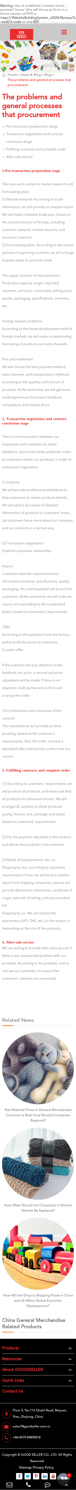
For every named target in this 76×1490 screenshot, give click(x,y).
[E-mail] (9, 1484)
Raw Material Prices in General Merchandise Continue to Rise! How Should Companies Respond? (38, 1115)
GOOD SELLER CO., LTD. (39, 1455)
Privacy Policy (43, 1467)
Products (10, 1348)
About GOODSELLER (22, 1370)
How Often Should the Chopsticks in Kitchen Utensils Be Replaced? (38, 1208)
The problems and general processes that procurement (39, 82)
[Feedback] (47, 1484)
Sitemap (25, 1467)
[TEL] (28, 1484)
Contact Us (12, 1391)
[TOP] (66, 1484)
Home (12, 75)
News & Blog (31, 75)
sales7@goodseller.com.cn (31, 1426)
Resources (12, 1359)
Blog (48, 75)
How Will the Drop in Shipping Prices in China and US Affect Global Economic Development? (38, 1301)
